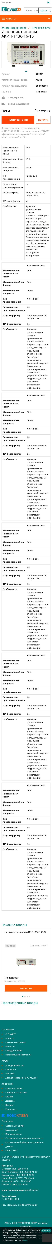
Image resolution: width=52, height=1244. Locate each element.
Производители (13, 1134)
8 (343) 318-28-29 (25, 1174)
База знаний (11, 1129)
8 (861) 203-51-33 (22, 1181)
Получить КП (18, 120)
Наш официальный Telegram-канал (19, 1204)
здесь (25, 1240)
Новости (9, 1038)
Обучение (10, 1069)
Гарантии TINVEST (14, 1088)
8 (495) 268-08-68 (19, 1168)
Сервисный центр (14, 1125)
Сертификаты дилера (16, 1092)
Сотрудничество (13, 1050)
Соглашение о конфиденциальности (24, 1138)
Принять (46, 1230)
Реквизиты (11, 1109)
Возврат (9, 1104)
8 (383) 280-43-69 (25, 1178)
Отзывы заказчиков (15, 1042)
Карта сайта (11, 1150)
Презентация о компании (18, 1054)
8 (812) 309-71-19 (28, 1171)
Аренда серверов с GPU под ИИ (21, 1077)
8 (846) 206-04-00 (19, 1184)
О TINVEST (10, 1034)
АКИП (39, 79)
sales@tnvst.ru (31, 1190)
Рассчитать (26, 988)
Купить (43, 120)
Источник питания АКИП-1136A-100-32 (25, 932)
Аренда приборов (14, 1065)
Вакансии (10, 1046)
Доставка (10, 1100)
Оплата (9, 1096)
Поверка (9, 1073)
